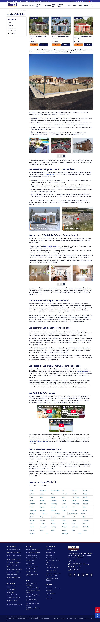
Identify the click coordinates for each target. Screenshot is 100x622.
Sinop (63, 520)
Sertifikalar (49, 590)
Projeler (74, 5)
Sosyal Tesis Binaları (12, 575)
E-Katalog (49, 599)
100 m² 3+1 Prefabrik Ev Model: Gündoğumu (83, 37)
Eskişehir (43, 504)
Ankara (85, 490)
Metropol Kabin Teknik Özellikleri (52, 579)
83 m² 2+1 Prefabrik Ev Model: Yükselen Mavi (60, 37)
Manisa (57, 514)
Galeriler (80, 5)
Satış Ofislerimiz (83, 1)
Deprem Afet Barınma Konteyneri (32, 575)
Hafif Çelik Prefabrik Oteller (14, 562)
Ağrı (63, 490)
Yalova (85, 530)
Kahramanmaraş (73, 514)
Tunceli (53, 523)
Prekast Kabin (50, 565)
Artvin (42, 494)
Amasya (74, 490)
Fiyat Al (34, 44)
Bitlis (31, 497)
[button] (58, 156)
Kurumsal (32, 5)
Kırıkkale (85, 527)
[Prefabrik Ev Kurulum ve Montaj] (77, 230)
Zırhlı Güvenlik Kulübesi (52, 568)
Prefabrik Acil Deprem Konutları (12, 601)
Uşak (73, 523)
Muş (41, 517)
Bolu (41, 497)
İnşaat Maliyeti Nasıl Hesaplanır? (31, 584)
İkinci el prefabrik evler (50, 246)
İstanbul (64, 507)
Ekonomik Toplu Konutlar (13, 598)
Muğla (31, 517)
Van (84, 523)
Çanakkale (75, 497)
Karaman (75, 527)
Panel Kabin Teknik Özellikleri (53, 573)
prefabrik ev (50, 174)
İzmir (74, 507)
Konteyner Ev (30, 560)
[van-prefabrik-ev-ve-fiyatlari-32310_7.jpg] (61, 145)
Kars (84, 507)
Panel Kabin (49, 550)
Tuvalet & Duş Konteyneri (33, 558)
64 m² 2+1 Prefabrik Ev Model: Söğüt (38, 37)
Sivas (74, 520)
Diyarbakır (54, 500)
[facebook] (70, 575)
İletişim (86, 5)
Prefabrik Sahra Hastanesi (13, 559)
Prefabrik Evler (60, 5)
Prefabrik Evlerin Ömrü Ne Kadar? (33, 608)
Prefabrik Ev (11, 583)
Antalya (32, 494)
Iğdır (73, 530)
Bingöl (85, 494)
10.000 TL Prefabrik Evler (33, 588)
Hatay (31, 507)
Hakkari (85, 504)
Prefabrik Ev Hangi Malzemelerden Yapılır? (32, 600)
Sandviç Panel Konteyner (32, 550)
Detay (43, 44)
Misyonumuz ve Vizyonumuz (53, 588)
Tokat (31, 523)
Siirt (52, 520)
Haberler (48, 596)
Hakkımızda (70, 618)
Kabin (69, 5)
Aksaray (53, 527)
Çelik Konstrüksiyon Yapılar (14, 552)
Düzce (79, 533)
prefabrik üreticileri (83, 371)
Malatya (45, 514)
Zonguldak (43, 527)
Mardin (83, 514)
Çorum (32, 500)
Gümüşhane (76, 504)
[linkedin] (83, 575)
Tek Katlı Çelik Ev (11, 587)
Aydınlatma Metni (78, 618)
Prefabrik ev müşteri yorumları (38, 441)
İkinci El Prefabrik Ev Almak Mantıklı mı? (33, 591)
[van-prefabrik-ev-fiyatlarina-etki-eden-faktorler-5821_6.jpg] (39, 273)
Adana (31, 490)
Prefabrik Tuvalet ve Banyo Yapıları (14, 578)
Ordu (73, 517)
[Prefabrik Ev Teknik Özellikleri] (44, 230)
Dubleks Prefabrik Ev (12, 595)
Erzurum (32, 504)
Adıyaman (43, 490)
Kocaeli (74, 510)
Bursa (63, 497)
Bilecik (74, 494)
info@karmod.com (75, 567)
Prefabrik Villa (10, 592)
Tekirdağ (85, 520)
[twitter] (74, 575)
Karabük (32, 533)
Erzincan (85, 500)
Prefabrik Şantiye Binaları (13, 550)
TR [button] (91, 1)
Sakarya (32, 520)
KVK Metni (87, 618)
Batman (32, 530)
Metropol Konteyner (31, 555)
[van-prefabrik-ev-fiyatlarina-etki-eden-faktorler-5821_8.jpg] (82, 273)
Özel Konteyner (30, 563)
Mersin (53, 507)
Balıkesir (64, 494)
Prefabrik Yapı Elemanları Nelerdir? (32, 604)
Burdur (53, 497)
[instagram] (79, 575)
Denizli (42, 500)
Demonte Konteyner (31, 571)
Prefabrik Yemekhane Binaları (14, 569)
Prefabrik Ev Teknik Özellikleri (14, 605)
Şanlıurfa (64, 523)
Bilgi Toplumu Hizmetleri (59, 618)
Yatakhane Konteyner (32, 569)
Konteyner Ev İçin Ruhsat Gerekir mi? (33, 595)
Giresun (64, 504)
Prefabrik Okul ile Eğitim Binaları (13, 565)
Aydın (52, 494)
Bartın (53, 530)
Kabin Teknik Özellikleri (52, 576)
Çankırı (85, 497)
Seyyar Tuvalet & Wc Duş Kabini (53, 561)
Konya (85, 510)
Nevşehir (53, 517)
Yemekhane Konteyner (32, 566)
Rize (84, 517)
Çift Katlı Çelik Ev (11, 589)
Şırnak (42, 530)
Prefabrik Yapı (38, 5)
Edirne (64, 500)
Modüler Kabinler (12, 28)
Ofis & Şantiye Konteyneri (33, 552)
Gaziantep (54, 504)
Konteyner (48, 5)
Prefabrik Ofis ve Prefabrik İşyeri (14, 556)
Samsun (42, 520)
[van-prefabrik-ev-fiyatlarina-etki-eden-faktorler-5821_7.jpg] (61, 273)
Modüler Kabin (51, 546)
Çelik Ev (53, 5)
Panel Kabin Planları (51, 570)
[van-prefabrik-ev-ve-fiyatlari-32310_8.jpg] (82, 145)
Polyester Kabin (50, 552)
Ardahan (64, 530)
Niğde (63, 517)
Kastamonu (33, 510)
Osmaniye (65, 533)
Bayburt (64, 527)
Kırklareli (53, 510)
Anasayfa (25, 5)
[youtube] (87, 575)
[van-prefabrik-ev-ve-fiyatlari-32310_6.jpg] (39, 145)
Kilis (47, 533)
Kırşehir (64, 510)
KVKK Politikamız (50, 593)
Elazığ (74, 500)
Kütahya (32, 514)
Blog (27, 580)
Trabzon (42, 523)
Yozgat (32, 527)
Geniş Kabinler (50, 555)
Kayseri (42, 510)
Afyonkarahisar (55, 490)
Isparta (42, 507)
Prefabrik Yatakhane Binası (14, 572)
